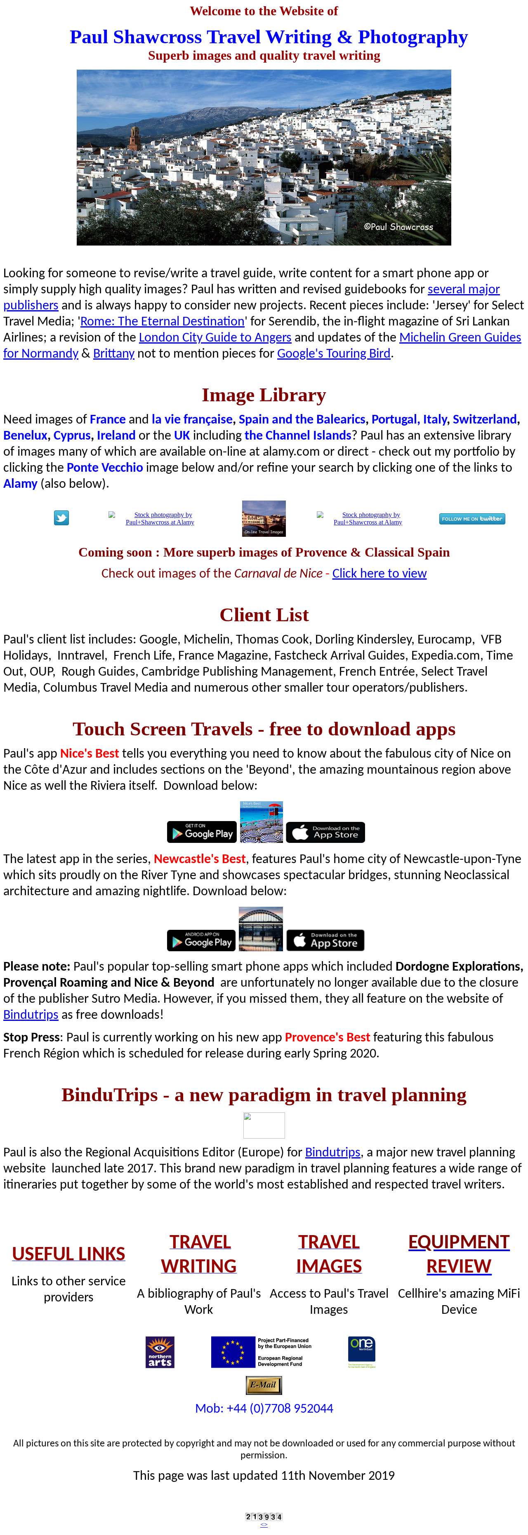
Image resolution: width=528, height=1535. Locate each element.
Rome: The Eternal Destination (162, 322)
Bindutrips (31, 1015)
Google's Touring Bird (334, 354)
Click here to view (379, 574)
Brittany (113, 354)
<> (264, 1524)
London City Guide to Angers (215, 338)
